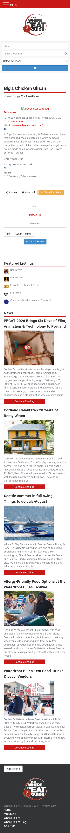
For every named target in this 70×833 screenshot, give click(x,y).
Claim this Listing (52, 192)
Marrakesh (16, 292)
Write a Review (36, 241)
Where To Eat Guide (16, 805)
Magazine (10, 813)
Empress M (16, 277)
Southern (12, 112)
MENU (13, 4)
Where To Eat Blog (15, 822)
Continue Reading (24, 401)
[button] (6, 4)
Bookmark (29, 192)
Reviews (35, 223)
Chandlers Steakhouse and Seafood (30, 300)
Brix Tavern (16, 269)
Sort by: (23, 233)
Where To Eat (12, 817)
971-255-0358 (15, 121)
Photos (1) (35, 214)
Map (35, 206)
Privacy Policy (48, 805)
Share (11, 192)
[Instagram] (5, 167)
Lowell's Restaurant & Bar (24, 285)
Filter (8, 233)
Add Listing (13, 768)
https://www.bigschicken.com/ (25, 125)
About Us (9, 826)
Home (7, 96)
